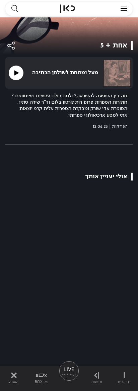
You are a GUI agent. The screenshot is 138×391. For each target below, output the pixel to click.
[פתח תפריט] (124, 9)
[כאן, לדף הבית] (67, 9)
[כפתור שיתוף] (11, 46)
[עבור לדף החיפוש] (14, 9)
